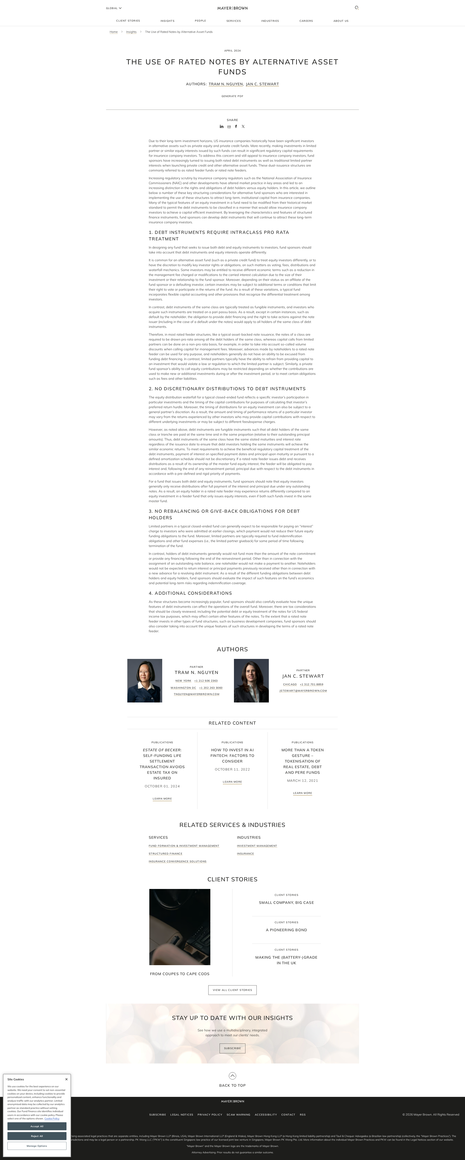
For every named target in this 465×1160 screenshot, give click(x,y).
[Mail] (229, 127)
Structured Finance (165, 853)
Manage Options (37, 1145)
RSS (303, 1114)
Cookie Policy (52, 1118)
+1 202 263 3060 (211, 687)
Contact (288, 1114)
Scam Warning (238, 1114)
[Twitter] (243, 128)
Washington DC (183, 687)
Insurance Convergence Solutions (178, 861)
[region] (37, 1115)
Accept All (37, 1126)
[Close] (66, 1079)
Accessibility (266, 1114)
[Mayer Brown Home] (232, 8)
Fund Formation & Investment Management (184, 845)
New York (183, 680)
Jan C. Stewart (262, 84)
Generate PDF (233, 96)
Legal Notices (181, 1114)
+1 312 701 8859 (311, 684)
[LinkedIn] (222, 127)
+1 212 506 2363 (206, 680)
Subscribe (232, 1048)
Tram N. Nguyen (226, 84)
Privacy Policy (210, 1114)
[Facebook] (236, 127)
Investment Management (257, 845)
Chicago (290, 684)
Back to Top (232, 1085)
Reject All (37, 1136)
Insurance (245, 853)
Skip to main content (17, 2)
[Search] (357, 8)
